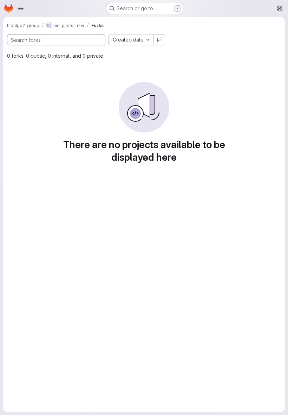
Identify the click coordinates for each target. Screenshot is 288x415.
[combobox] (130, 39)
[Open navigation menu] (20, 8)
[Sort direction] (159, 39)
